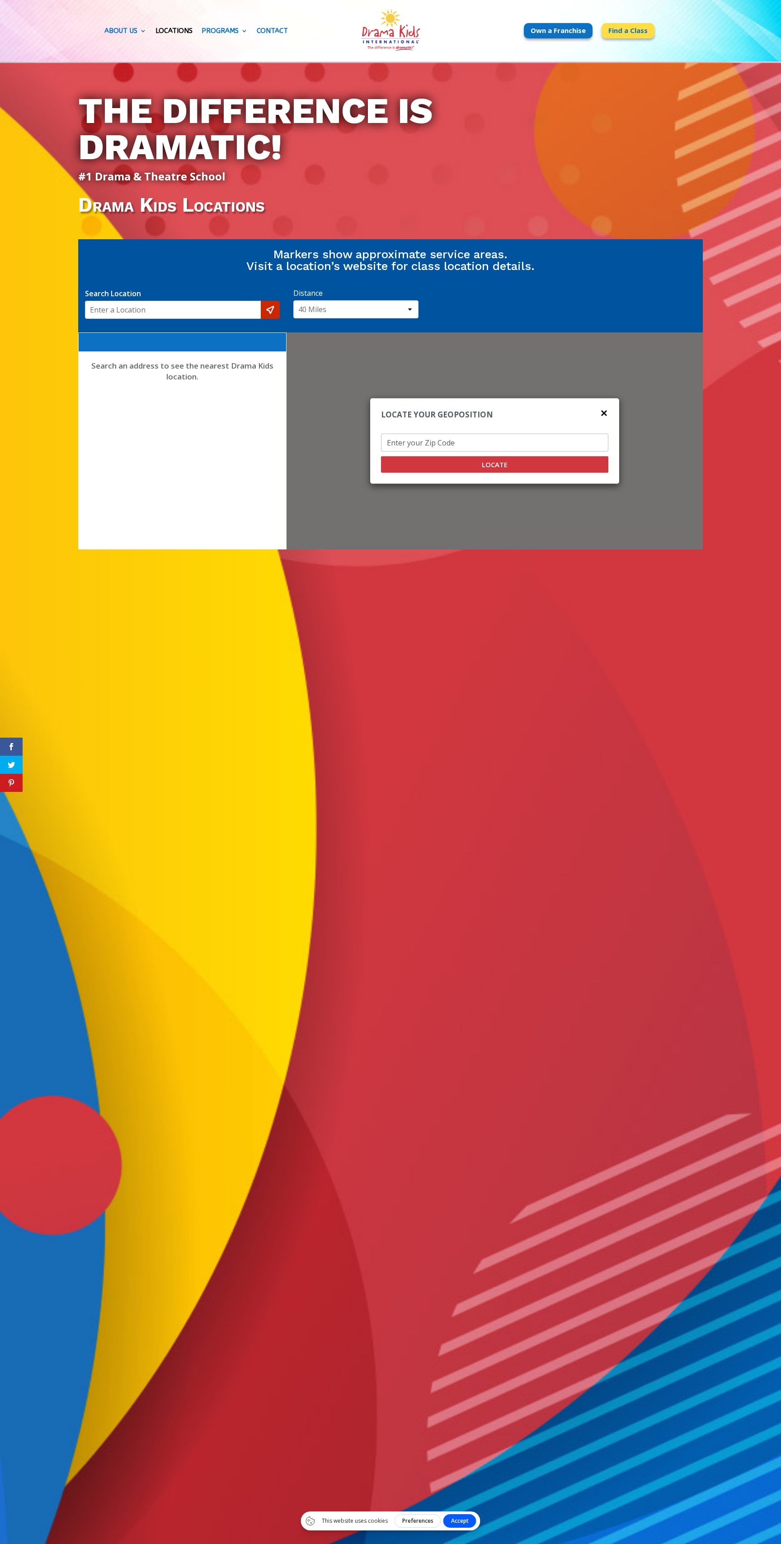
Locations (174, 31)
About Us (120, 31)
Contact (272, 31)
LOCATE (495, 464)
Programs (220, 31)
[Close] (604, 411)
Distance (308, 293)
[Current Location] (270, 310)
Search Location (113, 293)
